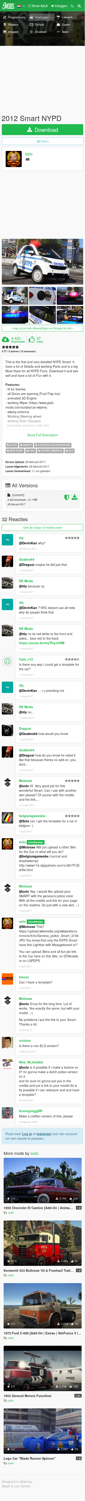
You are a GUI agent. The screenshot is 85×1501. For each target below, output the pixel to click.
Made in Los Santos (16, 1486)
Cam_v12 (26, 659)
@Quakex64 (28, 733)
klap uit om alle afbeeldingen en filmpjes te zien (42, 328)
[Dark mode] (72, 5)
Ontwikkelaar (35, 842)
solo (29, 154)
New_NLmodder (31, 1062)
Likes (40, 341)
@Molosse (27, 847)
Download (45, 129)
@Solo (24, 821)
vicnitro (25, 1040)
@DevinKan (28, 543)
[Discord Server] (27, 159)
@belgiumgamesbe (34, 856)
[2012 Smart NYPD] (42, 262)
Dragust (25, 728)
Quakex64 (26, 559)
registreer (44, 1133)
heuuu (24, 977)
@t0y (23, 586)
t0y (21, 537)
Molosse (25, 780)
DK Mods (26, 581)
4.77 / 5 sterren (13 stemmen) (19, 351)
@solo (24, 786)
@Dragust (26, 564)
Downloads (18, 341)
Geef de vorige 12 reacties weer (42, 527)
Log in (27, 1133)
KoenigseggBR (30, 1111)
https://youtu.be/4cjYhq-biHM (41, 643)
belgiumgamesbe (32, 815)
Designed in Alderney (17, 1481)
